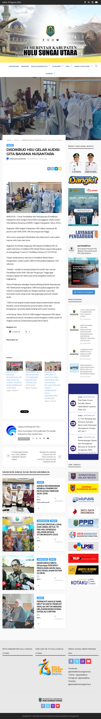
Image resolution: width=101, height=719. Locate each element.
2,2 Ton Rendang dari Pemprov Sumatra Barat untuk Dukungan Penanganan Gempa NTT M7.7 (87, 425)
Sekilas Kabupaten (39, 66)
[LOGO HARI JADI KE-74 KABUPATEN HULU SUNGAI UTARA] (74, 312)
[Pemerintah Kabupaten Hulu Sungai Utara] (50, 31)
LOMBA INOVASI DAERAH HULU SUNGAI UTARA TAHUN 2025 (86, 353)
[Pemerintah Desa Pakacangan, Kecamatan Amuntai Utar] (83, 273)
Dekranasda (43, 521)
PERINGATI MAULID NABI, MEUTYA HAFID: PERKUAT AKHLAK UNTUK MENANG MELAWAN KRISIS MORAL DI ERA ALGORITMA (49, 606)
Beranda (25, 66)
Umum (10, 145)
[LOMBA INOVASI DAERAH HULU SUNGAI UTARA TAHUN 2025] (74, 352)
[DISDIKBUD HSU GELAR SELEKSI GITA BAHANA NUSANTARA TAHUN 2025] (34, 366)
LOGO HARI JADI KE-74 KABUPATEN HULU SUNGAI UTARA (88, 313)
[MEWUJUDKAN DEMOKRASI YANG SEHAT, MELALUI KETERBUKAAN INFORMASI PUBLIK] (74, 368)
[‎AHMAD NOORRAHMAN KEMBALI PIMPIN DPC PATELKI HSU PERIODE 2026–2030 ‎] (18, 495)
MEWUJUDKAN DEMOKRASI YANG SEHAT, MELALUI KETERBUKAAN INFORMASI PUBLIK (87, 369)
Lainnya (49, 74)
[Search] (96, 66)
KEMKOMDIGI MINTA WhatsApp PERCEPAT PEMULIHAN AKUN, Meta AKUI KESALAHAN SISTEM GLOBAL (49, 568)
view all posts (23, 438)
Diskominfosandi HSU (18, 159)
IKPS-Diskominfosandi (43, 501)
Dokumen (56, 66)
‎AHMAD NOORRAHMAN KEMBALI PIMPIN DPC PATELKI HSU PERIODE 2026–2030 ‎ (48, 490)
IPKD (67, 66)
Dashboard (14, 66)
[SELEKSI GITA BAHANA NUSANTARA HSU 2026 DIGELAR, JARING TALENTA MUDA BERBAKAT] (14, 366)
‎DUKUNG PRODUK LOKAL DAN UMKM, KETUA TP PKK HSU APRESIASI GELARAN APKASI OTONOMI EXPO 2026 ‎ (49, 529)
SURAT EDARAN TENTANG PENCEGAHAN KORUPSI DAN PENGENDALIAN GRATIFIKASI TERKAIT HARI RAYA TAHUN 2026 (87, 332)
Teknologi (42, 559)
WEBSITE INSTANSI (81, 66)
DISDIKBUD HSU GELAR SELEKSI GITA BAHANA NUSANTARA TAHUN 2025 (33, 377)
